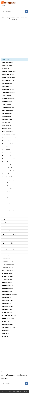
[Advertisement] (14, 41)
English (3, 5)
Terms (21, 391)
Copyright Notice (16, 391)
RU (26, 391)
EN (24, 391)
